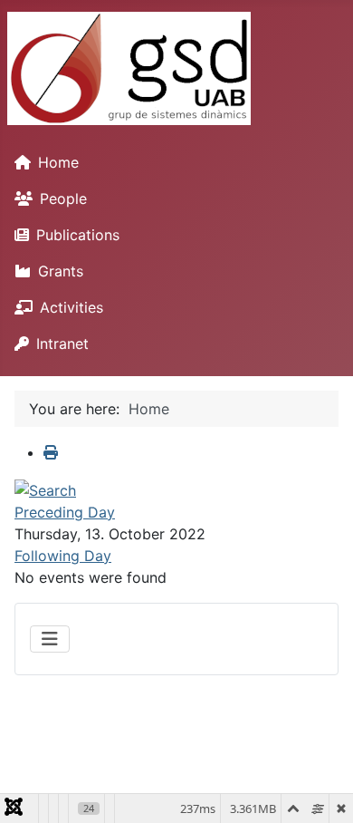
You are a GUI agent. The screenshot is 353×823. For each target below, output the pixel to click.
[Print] (50, 452)
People (63, 198)
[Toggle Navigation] (50, 639)
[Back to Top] (321, 789)
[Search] (45, 488)
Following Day (62, 556)
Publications (77, 235)
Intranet (62, 343)
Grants (60, 271)
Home (58, 162)
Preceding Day (64, 512)
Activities (71, 307)
